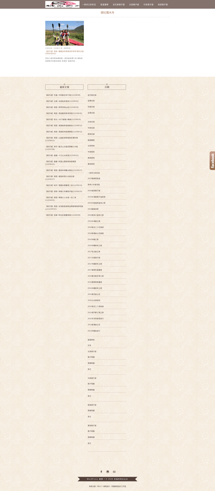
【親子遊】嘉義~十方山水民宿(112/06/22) (62, 155)
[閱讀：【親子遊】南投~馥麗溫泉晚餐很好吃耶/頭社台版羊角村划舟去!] (64, 46)
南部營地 (91, 158)
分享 (89, 345)
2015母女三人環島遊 (96, 306)
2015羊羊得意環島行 (96, 319)
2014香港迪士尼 (94, 325)
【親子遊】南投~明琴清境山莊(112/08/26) (62, 107)
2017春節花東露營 (95, 270)
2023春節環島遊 (94, 178)
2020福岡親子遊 (94, 191)
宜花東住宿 (92, 95)
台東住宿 (91, 113)
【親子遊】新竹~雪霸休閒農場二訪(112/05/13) (63, 185)
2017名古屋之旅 (94, 252)
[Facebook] (101, 471)
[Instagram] (108, 472)
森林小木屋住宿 (94, 185)
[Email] (114, 472)
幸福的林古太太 (121, 479)
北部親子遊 (134, 4)
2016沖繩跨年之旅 (95, 288)
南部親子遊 (163, 4)
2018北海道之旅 (94, 221)
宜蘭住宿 (91, 101)
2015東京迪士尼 (94, 294)
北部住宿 (91, 122)
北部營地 (91, 146)
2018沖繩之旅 (93, 239)
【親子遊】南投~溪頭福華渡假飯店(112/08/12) (63, 125)
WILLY (99, 486)
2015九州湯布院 (94, 300)
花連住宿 (91, 107)
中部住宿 (48, 48)
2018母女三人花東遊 (96, 227)
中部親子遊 (148, 4)
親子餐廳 (91, 357)
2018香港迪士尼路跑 (96, 233)
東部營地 (91, 164)
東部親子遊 (92, 425)
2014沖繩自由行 (94, 331)
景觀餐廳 (91, 363)
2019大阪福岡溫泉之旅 (97, 203)
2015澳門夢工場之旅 (96, 312)
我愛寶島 (67, 48)
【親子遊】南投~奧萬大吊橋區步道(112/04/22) (63, 191)
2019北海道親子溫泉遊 (97, 197)
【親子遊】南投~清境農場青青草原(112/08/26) (63, 113)
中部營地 (91, 152)
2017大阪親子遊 (94, 258)
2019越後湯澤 (93, 209)
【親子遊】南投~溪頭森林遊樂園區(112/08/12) (63, 132)
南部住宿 (91, 134)
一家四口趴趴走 (89, 4)
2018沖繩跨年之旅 (95, 245)
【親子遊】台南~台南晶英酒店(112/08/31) (62, 101)
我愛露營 (104, 4)
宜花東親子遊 (119, 4)
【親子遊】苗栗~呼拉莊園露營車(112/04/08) (62, 215)
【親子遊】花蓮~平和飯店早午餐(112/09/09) (62, 95)
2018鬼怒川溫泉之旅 (96, 215)
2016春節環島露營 (95, 282)
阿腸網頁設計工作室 (118, 486)
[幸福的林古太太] (62, 4)
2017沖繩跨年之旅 (95, 264)
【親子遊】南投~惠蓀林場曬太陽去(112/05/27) (63, 170)
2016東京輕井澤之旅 (96, 276)
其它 (89, 369)
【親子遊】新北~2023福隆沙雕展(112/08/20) (63, 119)
